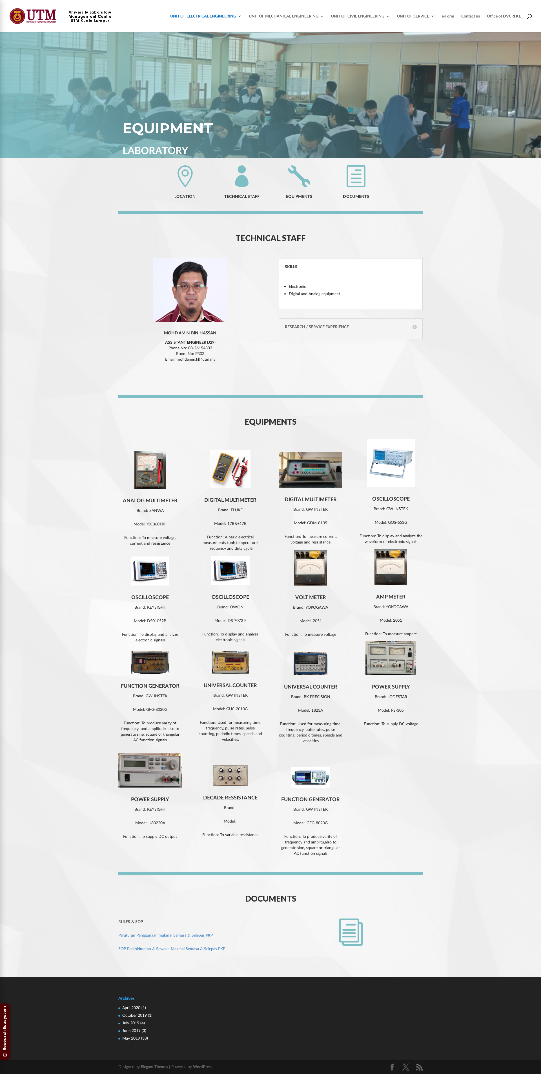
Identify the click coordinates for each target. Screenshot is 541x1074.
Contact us (470, 16)
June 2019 (131, 1030)
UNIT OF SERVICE (413, 16)
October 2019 (134, 1015)
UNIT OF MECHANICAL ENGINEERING (283, 16)
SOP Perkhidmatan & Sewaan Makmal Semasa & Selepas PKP (171, 948)
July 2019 (130, 1022)
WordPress (202, 1066)
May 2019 (131, 1038)
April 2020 (131, 1007)
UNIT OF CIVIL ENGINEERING (357, 16)
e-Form (448, 16)
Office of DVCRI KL (504, 16)
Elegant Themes (154, 1066)
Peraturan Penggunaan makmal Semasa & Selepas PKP (165, 935)
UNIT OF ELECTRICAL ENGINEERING (203, 16)
